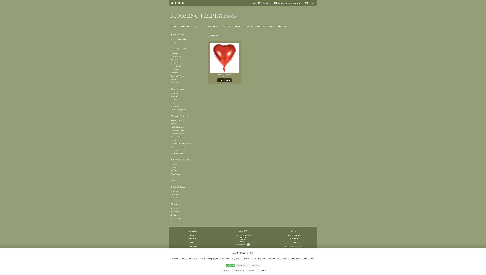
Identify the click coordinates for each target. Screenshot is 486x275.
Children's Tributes (177, 130)
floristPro (300, 246)
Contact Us (248, 26)
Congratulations (176, 63)
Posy (172, 103)
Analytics (238, 271)
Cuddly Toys (175, 167)
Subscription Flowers (265, 26)
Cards (173, 177)
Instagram (177, 218)
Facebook (176, 212)
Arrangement (175, 93)
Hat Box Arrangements (178, 110)
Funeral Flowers (211, 26)
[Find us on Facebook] (176, 3)
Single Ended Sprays (178, 147)
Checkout (174, 42)
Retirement (174, 73)
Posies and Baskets (177, 134)
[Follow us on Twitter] (173, 3)
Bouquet (174, 97)
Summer (197, 26)
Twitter (176, 208)
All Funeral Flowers (177, 120)
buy (220, 80)
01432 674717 (241, 245)
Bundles (174, 181)
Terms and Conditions (293, 235)
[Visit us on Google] (180, 3)
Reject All (256, 265)
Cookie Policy (293, 242)
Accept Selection (243, 265)
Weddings (226, 26)
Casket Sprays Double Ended (181, 143)
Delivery (237, 26)
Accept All (230, 265)
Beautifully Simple (177, 56)
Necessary (227, 271)
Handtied (174, 100)
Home (173, 26)
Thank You (174, 83)
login (254, 3)
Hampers (174, 164)
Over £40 (174, 198)
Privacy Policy (293, 239)
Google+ (176, 215)
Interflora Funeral (177, 153)
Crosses (174, 150)
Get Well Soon (176, 66)
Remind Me (281, 26)
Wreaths (174, 124)
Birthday (174, 60)
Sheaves (174, 140)
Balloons (174, 171)
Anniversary (175, 53)
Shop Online (184, 26)
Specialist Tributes (177, 137)
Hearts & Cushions (177, 127)
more (228, 80)
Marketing (262, 271)
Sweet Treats (175, 174)
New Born (174, 69)
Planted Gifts (175, 106)
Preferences (250, 271)
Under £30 (174, 191)
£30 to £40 (174, 194)
